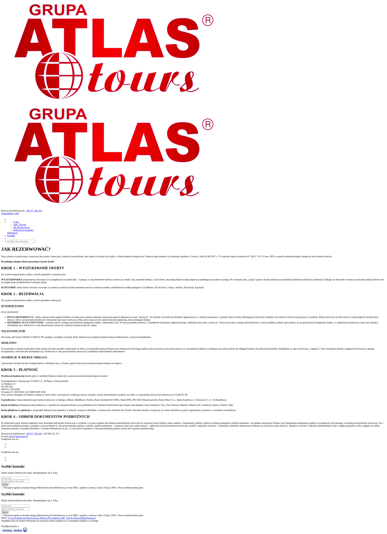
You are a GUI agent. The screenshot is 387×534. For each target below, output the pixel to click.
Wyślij (5, 484)
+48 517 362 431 (34, 210)
